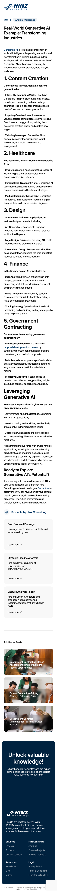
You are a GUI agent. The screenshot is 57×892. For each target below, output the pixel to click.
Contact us (43, 488)
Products (10, 850)
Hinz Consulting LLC (38, 875)
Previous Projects (36, 850)
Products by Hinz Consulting (28, 512)
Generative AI (11, 49)
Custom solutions (14, 854)
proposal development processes (21, 347)
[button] (25, 20)
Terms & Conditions (37, 870)
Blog (6, 19)
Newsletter (11, 866)
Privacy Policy (35, 866)
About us (32, 846)
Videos (9, 875)
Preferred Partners (37, 854)
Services (10, 846)
